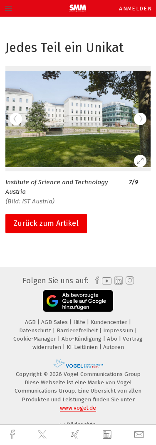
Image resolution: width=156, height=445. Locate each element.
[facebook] (13, 434)
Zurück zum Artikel (46, 223)
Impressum (119, 330)
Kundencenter (110, 322)
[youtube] (105, 281)
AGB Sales (55, 322)
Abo (113, 338)
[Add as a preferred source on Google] (78, 301)
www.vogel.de (78, 407)
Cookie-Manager (35, 338)
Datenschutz (36, 330)
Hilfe (80, 322)
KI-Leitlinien (83, 347)
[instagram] (129, 280)
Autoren (113, 347)
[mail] (140, 434)
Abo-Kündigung (82, 338)
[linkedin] (108, 435)
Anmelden (135, 8)
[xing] (76, 435)
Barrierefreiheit (78, 330)
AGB (31, 322)
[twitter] (43, 435)
